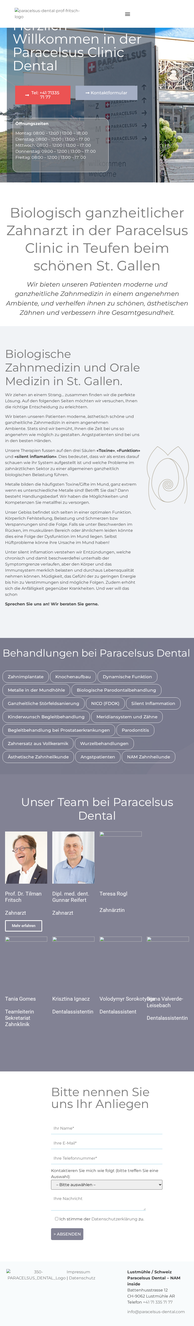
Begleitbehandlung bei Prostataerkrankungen (59, 730)
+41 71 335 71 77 (158, 1302)
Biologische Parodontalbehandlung (116, 690)
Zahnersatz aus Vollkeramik (38, 743)
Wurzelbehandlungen (104, 743)
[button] (127, 14)
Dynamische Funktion (127, 676)
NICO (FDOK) (105, 703)
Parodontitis (135, 730)
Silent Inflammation (153, 703)
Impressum (78, 1272)
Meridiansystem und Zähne (126, 716)
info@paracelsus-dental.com (156, 1311)
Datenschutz (82, 1278)
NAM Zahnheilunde (148, 756)
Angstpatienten (98, 756)
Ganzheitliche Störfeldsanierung (43, 703)
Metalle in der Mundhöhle (36, 690)
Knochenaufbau (73, 676)
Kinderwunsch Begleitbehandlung (46, 716)
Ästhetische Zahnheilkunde (38, 756)
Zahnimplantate (25, 676)
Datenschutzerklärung (114, 1219)
